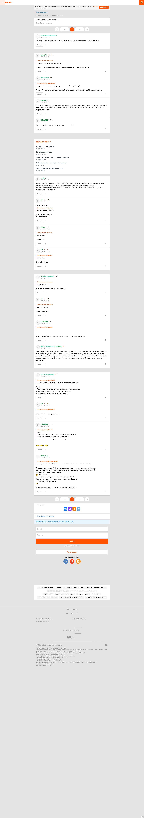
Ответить (39, 45)
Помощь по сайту (42, 621)
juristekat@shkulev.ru (91, 662)
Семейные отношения (56, 15)
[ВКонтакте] (65, 509)
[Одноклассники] (74, 509)
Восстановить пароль (72, 546)
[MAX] (70, 509)
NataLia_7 (44, 456)
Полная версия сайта (44, 619)
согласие (95, 6)
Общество (45, 15)
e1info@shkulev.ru (80, 662)
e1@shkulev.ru (58, 660)
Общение (38, 15)
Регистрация (72, 552)
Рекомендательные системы (44, 665)
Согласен (103, 7)
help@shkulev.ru (49, 664)
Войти (72, 541)
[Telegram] (78, 509)
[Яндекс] (72, 561)
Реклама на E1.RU (79, 619)
